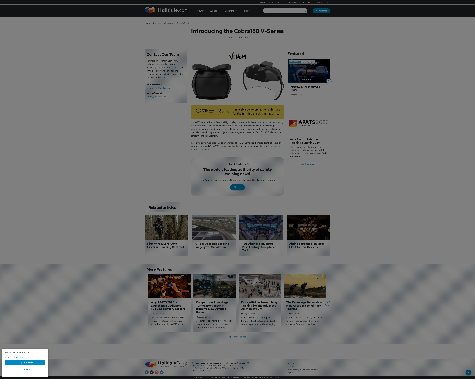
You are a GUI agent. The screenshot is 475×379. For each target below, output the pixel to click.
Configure (25, 369)
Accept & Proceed (25, 363)
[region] (25, 363)
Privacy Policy (17, 357)
